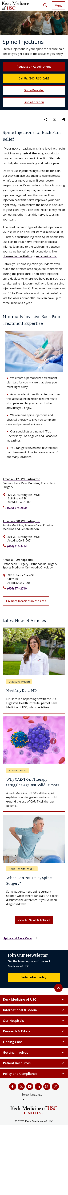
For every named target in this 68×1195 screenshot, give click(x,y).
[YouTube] (30, 1106)
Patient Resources (34, 1082)
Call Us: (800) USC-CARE (34, 78)
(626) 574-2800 (17, 508)
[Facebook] (13, 1106)
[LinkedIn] (38, 1106)
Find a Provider (34, 90)
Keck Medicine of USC (34, 1018)
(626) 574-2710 (17, 588)
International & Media (34, 1029)
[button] (46, 5)
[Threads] (55, 1106)
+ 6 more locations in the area (26, 601)
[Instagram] (47, 1106)
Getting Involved (34, 1071)
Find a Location (34, 102)
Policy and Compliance (34, 1093)
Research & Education (34, 1050)
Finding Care (34, 1061)
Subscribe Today (33, 997)
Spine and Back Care (20, 957)
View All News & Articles (34, 939)
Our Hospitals (34, 1040)
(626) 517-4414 (17, 546)
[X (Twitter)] (21, 1106)
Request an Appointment (34, 67)
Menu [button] (58, 5)
